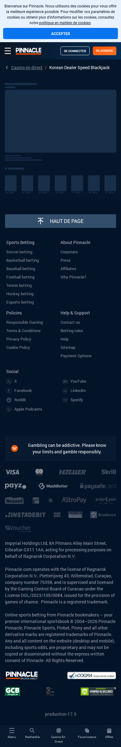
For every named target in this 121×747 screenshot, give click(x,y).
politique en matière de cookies (65, 22)
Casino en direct (27, 67)
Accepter (60, 33)
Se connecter (75, 51)
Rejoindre (104, 51)
